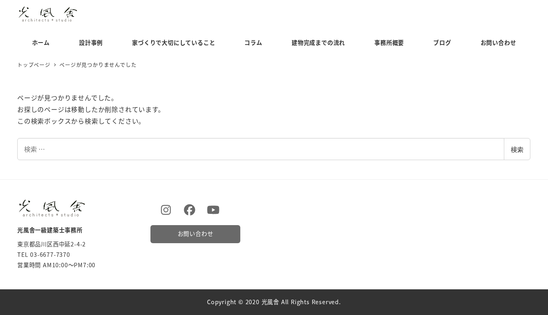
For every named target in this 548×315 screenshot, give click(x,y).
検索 (517, 149)
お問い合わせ (195, 234)
